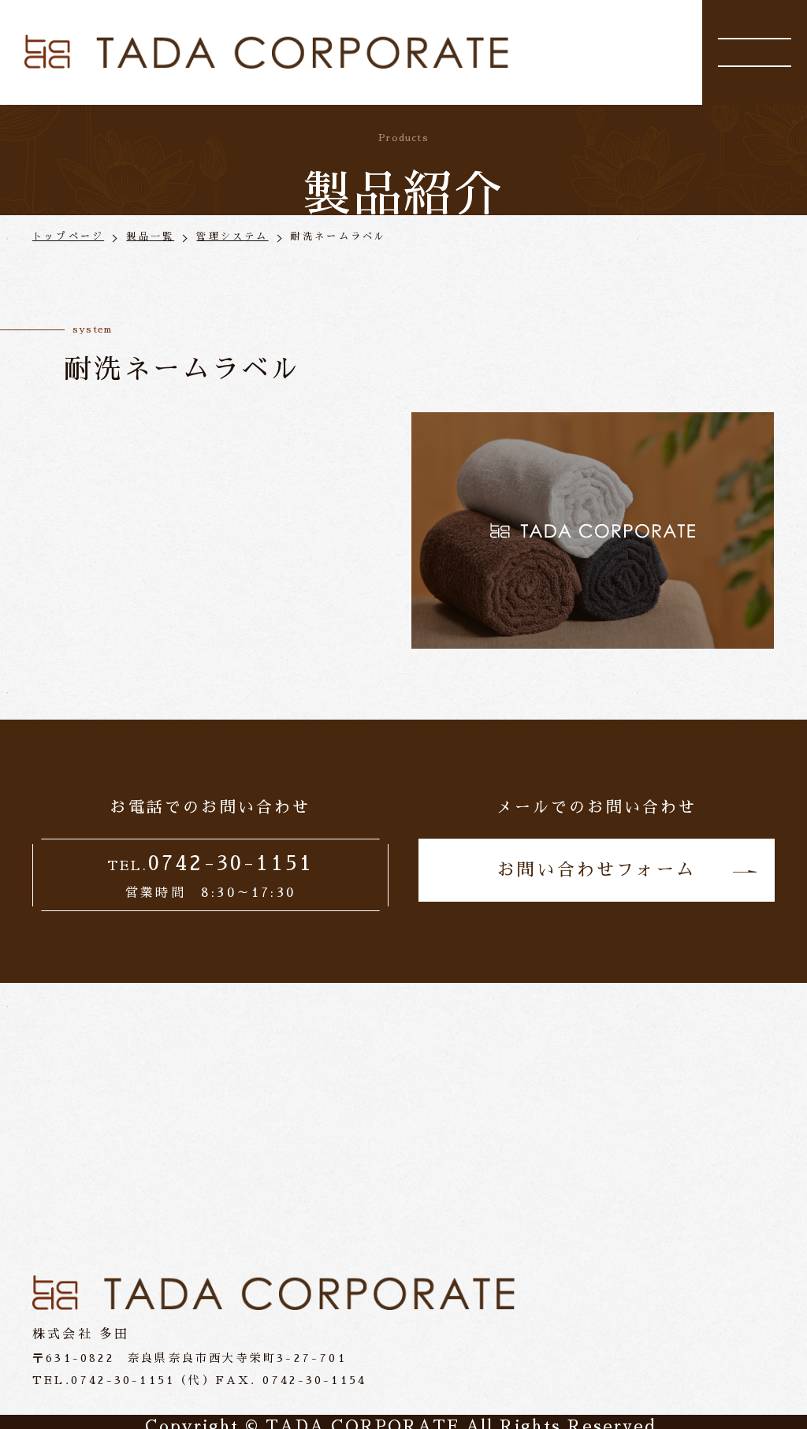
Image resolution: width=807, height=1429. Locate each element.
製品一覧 (150, 236)
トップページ (68, 236)
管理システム (232, 236)
